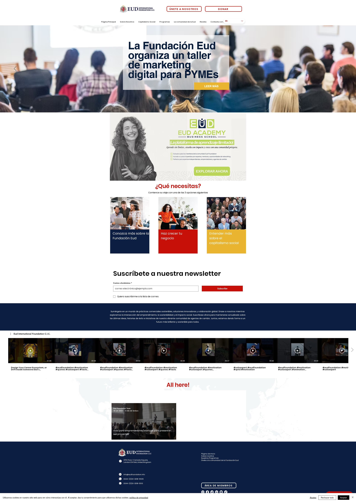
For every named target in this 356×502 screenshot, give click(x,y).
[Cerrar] (352, 497)
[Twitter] (212, 492)
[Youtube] (221, 492)
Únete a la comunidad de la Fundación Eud (220, 460)
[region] (129, 222)
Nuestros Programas (210, 458)
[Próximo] (341, 68)
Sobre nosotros (207, 456)
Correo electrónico (122, 283)
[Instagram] (202, 492)
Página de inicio (208, 454)
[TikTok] (225, 492)
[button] (30, 334)
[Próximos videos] (352, 350)
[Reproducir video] (30, 350)
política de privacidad (138, 497)
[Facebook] (207, 492)
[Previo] (15, 68)
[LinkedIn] (216, 492)
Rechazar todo (327, 497)
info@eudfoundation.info (134, 474)
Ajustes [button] (313, 497)
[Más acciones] (174, 409)
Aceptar (343, 497)
